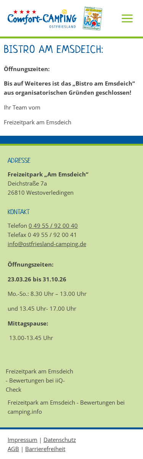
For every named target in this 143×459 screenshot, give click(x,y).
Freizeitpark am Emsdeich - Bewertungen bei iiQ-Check (39, 380)
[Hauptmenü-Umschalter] (127, 18)
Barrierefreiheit (45, 449)
